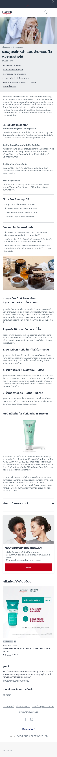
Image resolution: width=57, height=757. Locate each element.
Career (12, 736)
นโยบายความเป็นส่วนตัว (28, 711)
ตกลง (28, 567)
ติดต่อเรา (7, 694)
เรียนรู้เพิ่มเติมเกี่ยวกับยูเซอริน (16, 681)
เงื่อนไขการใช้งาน (23, 706)
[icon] (25, 719)
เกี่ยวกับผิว (6, 47)
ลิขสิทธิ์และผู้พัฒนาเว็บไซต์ (43, 706)
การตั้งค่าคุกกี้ (8, 706)
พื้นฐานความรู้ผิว (18, 47)
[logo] (7, 12)
